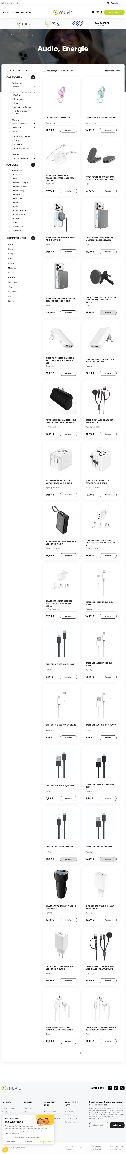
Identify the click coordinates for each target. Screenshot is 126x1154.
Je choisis (28, 1142)
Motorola (12, 268)
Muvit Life (16, 194)
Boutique (14, 35)
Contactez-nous (21, 12)
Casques (18, 140)
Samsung (12, 282)
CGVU (81, 1148)
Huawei (11, 263)
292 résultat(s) (50, 70)
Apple (11, 244)
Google (11, 253)
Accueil (4, 35)
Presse (5, 12)
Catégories (14, 77)
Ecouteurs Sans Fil (22, 136)
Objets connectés (20, 124)
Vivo (10, 296)
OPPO (11, 272)
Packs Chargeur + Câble (21, 112)
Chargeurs (18, 99)
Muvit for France (7, 1112)
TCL (10, 287)
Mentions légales (69, 1147)
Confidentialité (70, 1118)
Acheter (68, 130)
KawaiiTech (17, 170)
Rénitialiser (67, 70)
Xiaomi (11, 301)
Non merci (11, 1142)
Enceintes (18, 144)
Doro (10, 249)
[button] (5, 1150)
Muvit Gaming (18, 190)
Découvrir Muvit (12, 3)
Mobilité (15, 155)
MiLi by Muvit (17, 175)
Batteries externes (22, 107)
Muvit (14, 178)
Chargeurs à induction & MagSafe (24, 93)
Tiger (14, 222)
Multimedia (17, 127)
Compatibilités (16, 238)
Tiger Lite (16, 230)
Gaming (15, 120)
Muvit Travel (17, 198)
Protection (17, 83)
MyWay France (18, 214)
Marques (12, 164)
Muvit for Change (8, 1108)
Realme (11, 277)
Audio (14, 131)
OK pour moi (45, 1142)
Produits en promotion (20, 70)
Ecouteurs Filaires (21, 148)
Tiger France (17, 226)
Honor (11, 258)
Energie (15, 87)
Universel (12, 291)
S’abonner (117, 1125)
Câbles (17, 103)
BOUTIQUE (114, 12)
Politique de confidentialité (96, 1147)
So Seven (16, 218)
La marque (68, 1111)
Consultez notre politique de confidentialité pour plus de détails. (103, 1117)
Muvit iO (15, 202)
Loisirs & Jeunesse (20, 158)
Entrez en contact (50, 1111)
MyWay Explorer (19, 210)
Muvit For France (19, 186)
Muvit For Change (20, 183)
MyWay (15, 206)
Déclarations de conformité (116, 1147)
